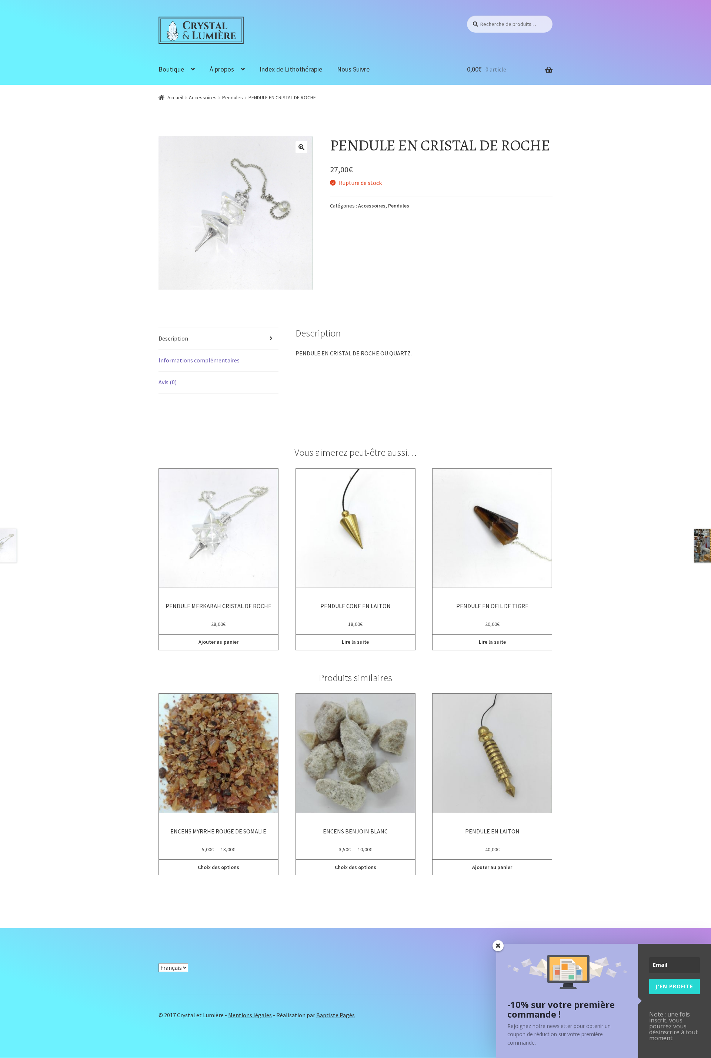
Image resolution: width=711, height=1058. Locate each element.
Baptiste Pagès (335, 1015)
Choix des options (218, 867)
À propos (222, 69)
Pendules (232, 97)
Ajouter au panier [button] (218, 642)
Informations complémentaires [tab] (199, 360)
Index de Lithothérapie (291, 69)
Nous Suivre (353, 69)
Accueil (175, 97)
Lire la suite (355, 642)
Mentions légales (250, 1015)
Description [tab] (173, 338)
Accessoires (203, 97)
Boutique (171, 69)
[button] (301, 147)
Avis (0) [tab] (167, 382)
